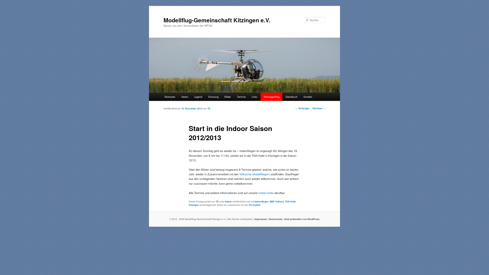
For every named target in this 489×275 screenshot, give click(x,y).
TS (208, 108)
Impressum (261, 219)
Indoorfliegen (261, 201)
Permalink (254, 205)
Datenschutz (276, 219)
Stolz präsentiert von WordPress (302, 219)
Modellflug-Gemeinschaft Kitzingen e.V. (217, 20)
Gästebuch (291, 97)
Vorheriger (302, 108)
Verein (184, 97)
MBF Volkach (277, 201)
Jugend (198, 97)
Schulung (213, 97)
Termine (241, 97)
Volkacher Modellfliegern (254, 174)
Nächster (319, 108)
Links (254, 97)
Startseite (169, 97)
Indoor (228, 201)
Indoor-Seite (266, 193)
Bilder (227, 97)
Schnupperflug (271, 97)
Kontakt (308, 97)
